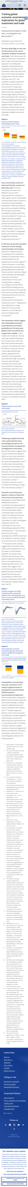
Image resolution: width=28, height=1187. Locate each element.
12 (22, 487)
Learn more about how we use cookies (15, 1174)
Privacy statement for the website (15, 1101)
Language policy (9, 1109)
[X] (5, 1125)
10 (22, 469)
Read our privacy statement (15, 1171)
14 (2, 543)
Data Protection (9, 1098)
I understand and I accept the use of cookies (15, 1179)
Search (19, 5)
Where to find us (9, 1071)
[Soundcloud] (23, 1125)
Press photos (8, 1065)
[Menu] (25, 5)
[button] (25, 2)
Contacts (7, 1068)
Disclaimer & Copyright (11, 1081)
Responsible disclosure (11, 1087)
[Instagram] (14, 1125)
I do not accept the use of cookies (15, 1183)
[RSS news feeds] (14, 1129)
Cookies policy (8, 1103)
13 (14, 530)
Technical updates (10, 1084)
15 (6, 710)
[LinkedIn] (10, 1125)
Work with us (8, 1060)
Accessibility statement (11, 1106)
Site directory (9, 1113)
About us (7, 1057)
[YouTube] (18, 1125)
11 (17, 479)
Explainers (7, 1062)
